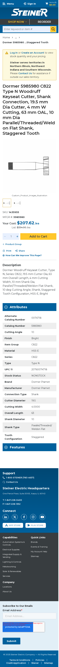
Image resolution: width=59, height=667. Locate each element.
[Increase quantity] (17, 236)
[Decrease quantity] (5, 236)
